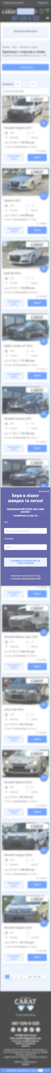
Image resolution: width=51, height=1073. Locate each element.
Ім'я (6, 522)
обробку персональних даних (27, 578)
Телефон (9, 538)
